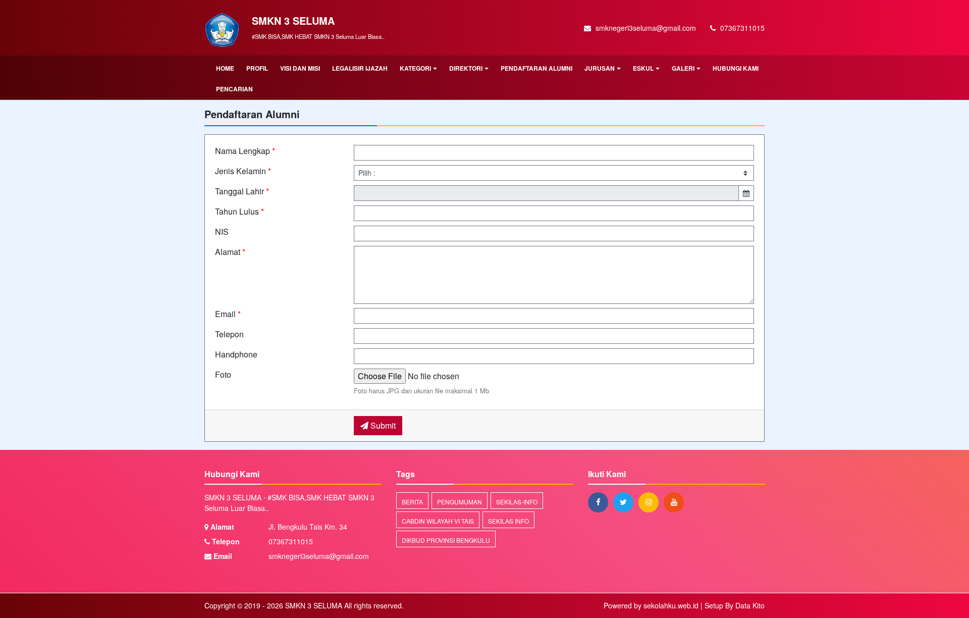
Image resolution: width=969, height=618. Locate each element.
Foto (223, 374)
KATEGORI (415, 68)
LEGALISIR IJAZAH (360, 68)
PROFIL (257, 68)
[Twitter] (625, 502)
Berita (412, 501)
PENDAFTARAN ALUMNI (536, 68)
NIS (222, 231)
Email (228, 314)
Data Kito (750, 605)
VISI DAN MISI (300, 68)
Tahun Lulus (239, 211)
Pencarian (234, 88)
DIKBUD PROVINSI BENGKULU (446, 540)
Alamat (230, 252)
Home (225, 68)
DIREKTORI (465, 68)
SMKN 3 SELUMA (312, 605)
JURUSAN (599, 68)
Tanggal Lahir (242, 191)
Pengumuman (459, 501)
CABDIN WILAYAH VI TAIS (438, 521)
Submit (382, 425)
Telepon (229, 334)
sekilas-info (516, 501)
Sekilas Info (508, 521)
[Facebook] (600, 502)
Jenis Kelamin (243, 171)
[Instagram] (651, 502)
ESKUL (643, 68)
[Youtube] (676, 502)
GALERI (683, 68)
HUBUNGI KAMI (736, 68)
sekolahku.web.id (670, 605)
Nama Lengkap (245, 151)
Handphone (236, 354)
